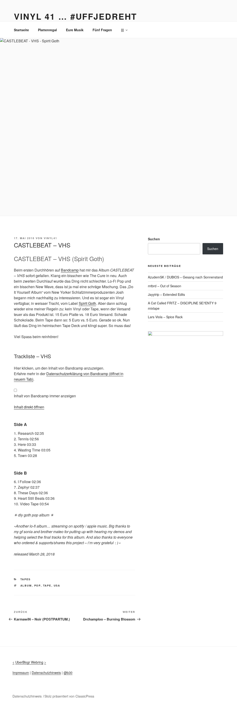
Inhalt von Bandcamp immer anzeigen (45, 395)
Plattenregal (47, 30)
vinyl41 (50, 238)
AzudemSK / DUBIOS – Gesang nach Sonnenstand (185, 277)
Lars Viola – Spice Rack (165, 317)
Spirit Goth (87, 303)
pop (37, 585)
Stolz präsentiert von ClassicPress (69, 696)
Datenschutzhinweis (46, 672)
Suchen (154, 239)
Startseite (21, 30)
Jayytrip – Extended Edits (166, 294)
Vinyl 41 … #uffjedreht (75, 16)
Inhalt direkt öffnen (29, 407)
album (26, 585)
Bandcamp (70, 270)
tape (47, 585)
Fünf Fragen (102, 30)
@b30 (68, 672)
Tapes (25, 579)
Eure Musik (75, 30)
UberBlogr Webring (29, 662)
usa (57, 585)
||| (122, 30)
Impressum (20, 672)
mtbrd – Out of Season (164, 286)
